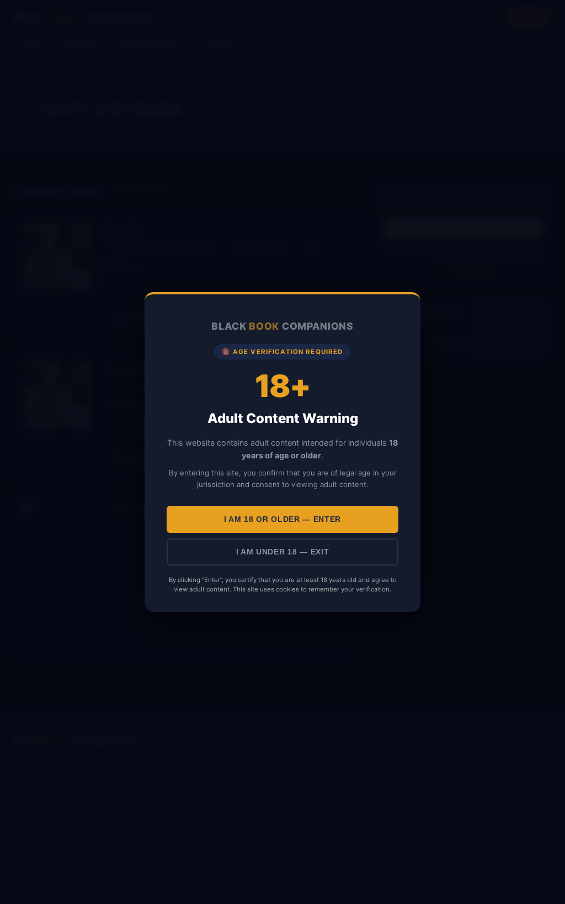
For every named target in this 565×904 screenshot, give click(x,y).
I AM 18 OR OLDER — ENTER (282, 519)
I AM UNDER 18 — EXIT (282, 552)
